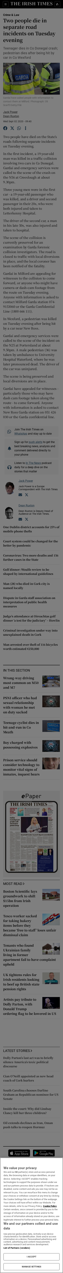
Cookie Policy (50, 1206)
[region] (31, 1215)
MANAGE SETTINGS (31, 1266)
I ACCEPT (31, 1257)
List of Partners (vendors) (17, 1248)
